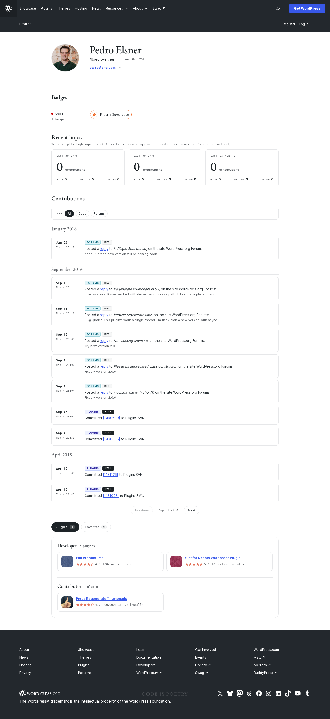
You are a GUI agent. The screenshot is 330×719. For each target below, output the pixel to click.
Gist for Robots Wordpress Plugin (213, 558)
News (23, 657)
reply (104, 249)
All (69, 213)
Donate (203, 665)
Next (191, 510)
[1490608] (111, 439)
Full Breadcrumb (90, 558)
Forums (99, 213)
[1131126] (110, 474)
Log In (303, 24)
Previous (142, 510)
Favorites (95, 527)
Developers (145, 665)
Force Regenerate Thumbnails (101, 598)
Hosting (25, 665)
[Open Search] (278, 8)
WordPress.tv (149, 673)
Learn (140, 650)
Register (289, 24)
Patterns (85, 673)
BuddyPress (265, 673)
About (24, 650)
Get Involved (205, 650)
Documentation (148, 657)
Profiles (25, 24)
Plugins (64, 527)
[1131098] (111, 496)
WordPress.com (268, 650)
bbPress (262, 665)
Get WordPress (307, 8)
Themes (84, 657)
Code (82, 213)
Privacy (25, 673)
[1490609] (111, 418)
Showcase (86, 650)
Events (200, 657)
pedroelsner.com (104, 67)
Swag (201, 673)
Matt (259, 657)
